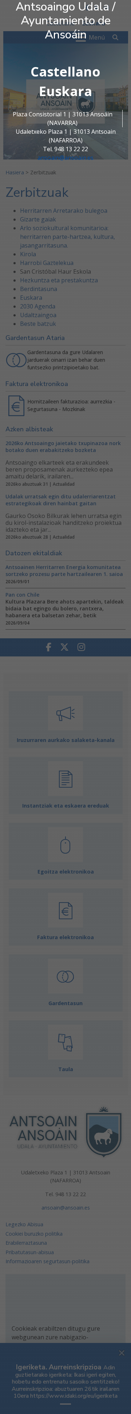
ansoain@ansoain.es (65, 158)
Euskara (65, 91)
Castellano (65, 71)
